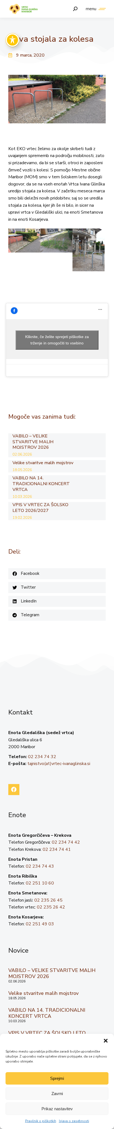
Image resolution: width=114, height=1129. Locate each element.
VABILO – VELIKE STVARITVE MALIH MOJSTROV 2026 (33, 441)
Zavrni (57, 1093)
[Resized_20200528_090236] (56, 241)
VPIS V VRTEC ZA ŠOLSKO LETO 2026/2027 (40, 508)
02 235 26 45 (48, 900)
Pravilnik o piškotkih (40, 1121)
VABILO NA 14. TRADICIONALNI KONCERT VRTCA (41, 483)
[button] (105, 1040)
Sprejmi (57, 1078)
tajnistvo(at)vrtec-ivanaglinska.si (58, 764)
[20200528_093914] (88, 250)
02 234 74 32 (42, 757)
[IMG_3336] (24, 241)
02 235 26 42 (51, 907)
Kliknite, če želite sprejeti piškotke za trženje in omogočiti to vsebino (57, 339)
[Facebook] (13, 789)
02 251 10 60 (40, 883)
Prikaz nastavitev (57, 1108)
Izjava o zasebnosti (74, 1121)
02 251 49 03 (40, 924)
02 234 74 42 (66, 842)
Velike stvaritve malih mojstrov (42, 463)
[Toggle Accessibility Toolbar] (12, 40)
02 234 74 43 (40, 866)
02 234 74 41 (57, 849)
